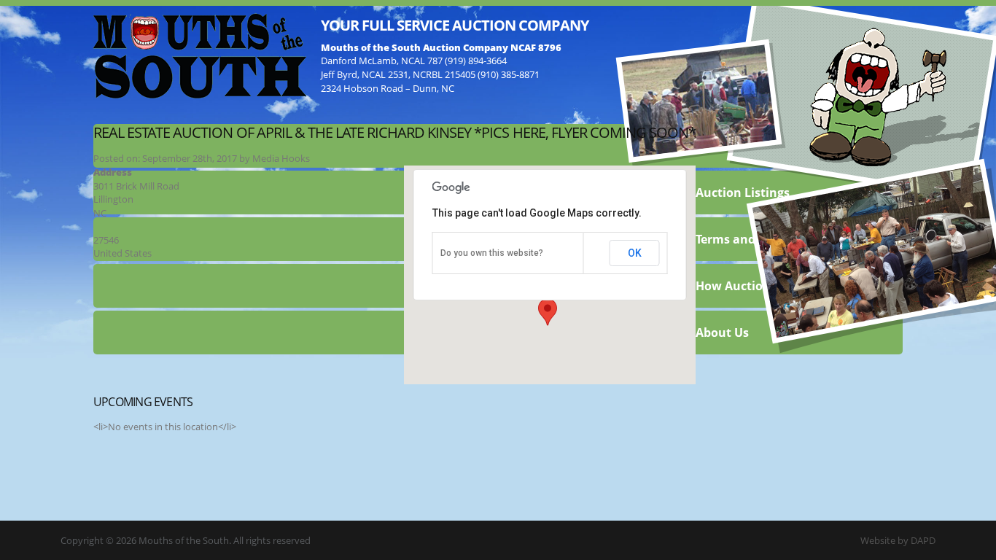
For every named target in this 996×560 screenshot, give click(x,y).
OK (635, 253)
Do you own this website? (491, 253)
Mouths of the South (199, 54)
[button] (547, 312)
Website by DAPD (897, 540)
